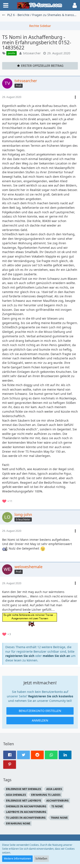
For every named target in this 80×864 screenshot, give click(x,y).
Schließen (41, 858)
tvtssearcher (32, 53)
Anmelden (40, 720)
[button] (5, 5)
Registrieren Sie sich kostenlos (50, 696)
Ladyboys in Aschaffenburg (26, 812)
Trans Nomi (59, 818)
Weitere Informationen (17, 858)
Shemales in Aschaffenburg (26, 806)
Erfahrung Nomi (18, 823)
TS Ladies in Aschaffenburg (26, 818)
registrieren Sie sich (19, 656)
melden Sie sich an (56, 656)
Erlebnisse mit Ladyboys (23, 800)
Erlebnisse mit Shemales (23, 789)
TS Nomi (57, 806)
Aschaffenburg (57, 800)
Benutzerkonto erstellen (40, 711)
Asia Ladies (54, 789)
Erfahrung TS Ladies (46, 795)
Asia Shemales (16, 795)
